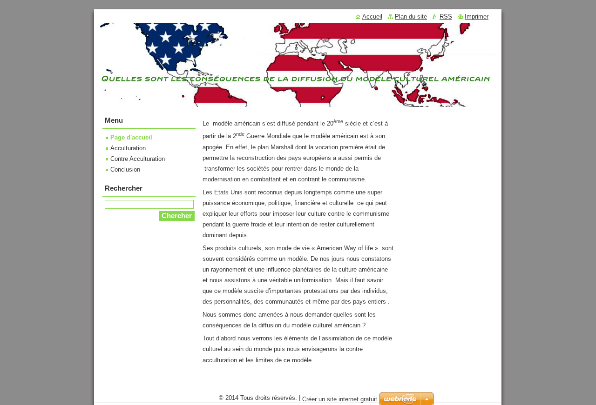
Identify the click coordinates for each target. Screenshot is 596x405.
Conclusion (125, 169)
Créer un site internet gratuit (339, 399)
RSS (446, 16)
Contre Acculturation (137, 158)
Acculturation (128, 148)
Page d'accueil (131, 137)
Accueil (372, 16)
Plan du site (411, 16)
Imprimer (476, 16)
